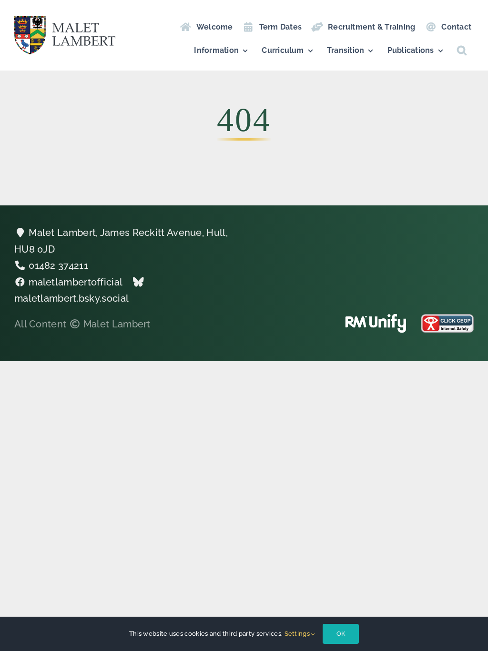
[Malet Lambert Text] (64, 21)
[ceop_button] (447, 319)
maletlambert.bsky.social (71, 298)
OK (340, 633)
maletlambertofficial (75, 282)
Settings (298, 633)
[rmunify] (376, 319)
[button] (462, 50)
